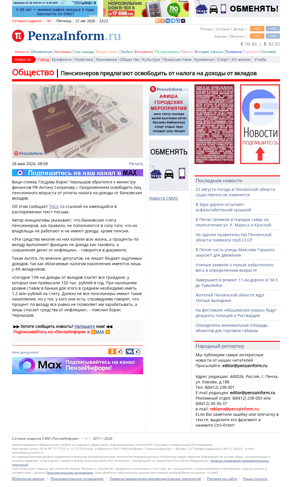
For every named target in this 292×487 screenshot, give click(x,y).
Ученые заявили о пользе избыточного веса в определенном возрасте (234, 267)
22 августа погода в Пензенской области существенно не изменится (235, 192)
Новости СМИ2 (163, 198)
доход (24, 352)
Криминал (204, 59)
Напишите (84, 326)
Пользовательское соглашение (77, 478)
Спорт (223, 59)
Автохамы (62, 51)
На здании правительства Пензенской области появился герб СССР (233, 237)
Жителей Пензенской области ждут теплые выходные (230, 297)
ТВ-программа (167, 51)
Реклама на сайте (222, 478)
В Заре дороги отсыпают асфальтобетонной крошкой (223, 207)
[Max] (77, 172)
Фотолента (143, 51)
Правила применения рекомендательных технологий (155, 478)
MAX (100, 331)
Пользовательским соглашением (69, 472)
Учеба (260, 59)
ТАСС (54, 206)
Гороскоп (251, 51)
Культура (151, 59)
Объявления (41, 51)
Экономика (106, 59)
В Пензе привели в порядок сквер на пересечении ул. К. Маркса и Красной (233, 222)
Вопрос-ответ (107, 51)
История (202, 51)
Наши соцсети (255, 478)
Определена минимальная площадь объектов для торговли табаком (231, 327)
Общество (129, 59)
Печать (136, 163)
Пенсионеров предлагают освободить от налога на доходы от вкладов (159, 73)
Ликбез (126, 51)
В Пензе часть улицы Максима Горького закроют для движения (235, 252)
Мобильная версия (28, 478)
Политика (83, 59)
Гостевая (268, 51)
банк (15, 352)
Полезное (233, 51)
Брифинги (62, 59)
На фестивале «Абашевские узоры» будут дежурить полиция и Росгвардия (236, 312)
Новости (22, 51)
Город (43, 59)
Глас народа (83, 51)
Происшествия (177, 59)
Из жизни (241, 59)
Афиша (217, 51)
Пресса (187, 51)
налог (34, 352)
